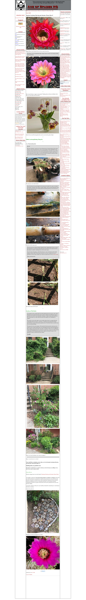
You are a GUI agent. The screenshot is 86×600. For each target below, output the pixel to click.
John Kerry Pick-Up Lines (64, 170)
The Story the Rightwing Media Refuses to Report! (65, 232)
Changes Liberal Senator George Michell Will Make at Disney (65, 172)
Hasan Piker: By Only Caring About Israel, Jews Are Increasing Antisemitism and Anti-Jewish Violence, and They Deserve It (20, 70)
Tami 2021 (17, 105)
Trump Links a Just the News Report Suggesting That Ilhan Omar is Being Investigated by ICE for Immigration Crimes (20, 65)
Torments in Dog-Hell (63, 173)
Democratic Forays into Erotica (65, 120)
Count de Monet (62, 17)
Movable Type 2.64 (63, 252)
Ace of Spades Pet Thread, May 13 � (46, 10)
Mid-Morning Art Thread (19, 76)
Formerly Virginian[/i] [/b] (64, 23)
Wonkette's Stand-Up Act (64, 219)
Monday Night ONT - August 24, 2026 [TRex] (20, 85)
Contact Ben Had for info (19, 145)
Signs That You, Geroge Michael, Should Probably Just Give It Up (65, 131)
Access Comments (29, 574)
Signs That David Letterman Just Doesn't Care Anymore (65, 149)
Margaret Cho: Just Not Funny (65, 182)
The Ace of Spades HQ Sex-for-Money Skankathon (65, 179)
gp (60, 37)
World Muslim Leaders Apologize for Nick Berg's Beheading (65, 193)
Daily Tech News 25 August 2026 (65, 75)
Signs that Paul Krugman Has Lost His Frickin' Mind (64, 142)
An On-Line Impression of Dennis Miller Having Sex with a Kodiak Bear (65, 229)
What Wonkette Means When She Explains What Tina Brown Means (65, 217)
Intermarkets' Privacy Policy (19, 17)
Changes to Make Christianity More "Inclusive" (64, 166)
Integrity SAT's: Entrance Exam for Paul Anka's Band (65, 106)
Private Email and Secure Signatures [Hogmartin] (19, 138)
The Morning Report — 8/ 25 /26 (65, 74)
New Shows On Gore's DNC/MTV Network (63, 122)
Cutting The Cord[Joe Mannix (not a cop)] (19, 131)
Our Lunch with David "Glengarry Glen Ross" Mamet (65, 234)
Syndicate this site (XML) (64, 249)
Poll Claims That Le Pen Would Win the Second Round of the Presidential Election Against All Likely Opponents (20, 53)
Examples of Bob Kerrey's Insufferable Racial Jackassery (64, 151)
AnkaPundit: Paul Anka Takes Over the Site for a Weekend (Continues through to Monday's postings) (65, 111)
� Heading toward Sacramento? (31, 10)
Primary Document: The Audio (65, 102)
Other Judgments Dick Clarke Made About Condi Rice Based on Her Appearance (65, 155)
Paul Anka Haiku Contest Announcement (64, 104)
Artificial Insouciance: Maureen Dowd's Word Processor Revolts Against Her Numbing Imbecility (65, 203)
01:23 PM (33, 572)
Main (39, 10)
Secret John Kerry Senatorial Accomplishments (64, 168)
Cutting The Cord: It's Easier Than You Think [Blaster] (19, 134)
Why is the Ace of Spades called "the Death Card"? (65, 96)
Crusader (61, 39)
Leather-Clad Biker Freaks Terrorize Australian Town (64, 213)
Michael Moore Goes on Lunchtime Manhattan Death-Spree (64, 195)
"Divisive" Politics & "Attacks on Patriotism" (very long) (65, 246)
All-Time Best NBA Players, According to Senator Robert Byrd (64, 144)
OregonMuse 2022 (18, 103)
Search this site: (62, 81)
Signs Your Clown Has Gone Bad (65, 129)
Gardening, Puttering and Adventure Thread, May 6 (50, 474)
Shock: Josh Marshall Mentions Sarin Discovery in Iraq (65, 211)
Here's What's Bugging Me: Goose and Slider (64, 223)
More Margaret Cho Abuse (64, 183)
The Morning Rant (18, 74)
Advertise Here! (20, 15)
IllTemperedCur (62, 48)
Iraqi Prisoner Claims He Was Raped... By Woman (64, 186)
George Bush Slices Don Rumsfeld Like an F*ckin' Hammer (64, 114)
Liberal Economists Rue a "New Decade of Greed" (65, 201)
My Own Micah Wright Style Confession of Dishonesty (64, 225)
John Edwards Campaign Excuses (65, 169)
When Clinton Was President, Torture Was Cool (64, 215)
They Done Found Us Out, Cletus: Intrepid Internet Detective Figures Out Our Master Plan (65, 208)
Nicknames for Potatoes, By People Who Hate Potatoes (65, 124)
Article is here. (55, 254)
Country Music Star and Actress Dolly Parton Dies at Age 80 (20, 57)
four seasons (62, 42)
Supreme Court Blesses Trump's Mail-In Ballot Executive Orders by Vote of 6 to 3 (20, 60)
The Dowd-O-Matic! (63, 238)
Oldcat (61, 20)
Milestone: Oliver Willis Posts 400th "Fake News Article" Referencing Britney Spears (64, 198)
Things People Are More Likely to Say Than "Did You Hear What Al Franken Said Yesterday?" (65, 139)
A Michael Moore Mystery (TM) (65, 237)
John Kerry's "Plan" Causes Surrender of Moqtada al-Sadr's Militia (65, 190)
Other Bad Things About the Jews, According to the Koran (64, 147)
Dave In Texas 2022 (18, 101)
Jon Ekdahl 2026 (18, 91)
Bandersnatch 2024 (18, 95)
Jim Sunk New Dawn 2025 (19, 93)
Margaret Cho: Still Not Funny (65, 184)
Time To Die (62, 13)
